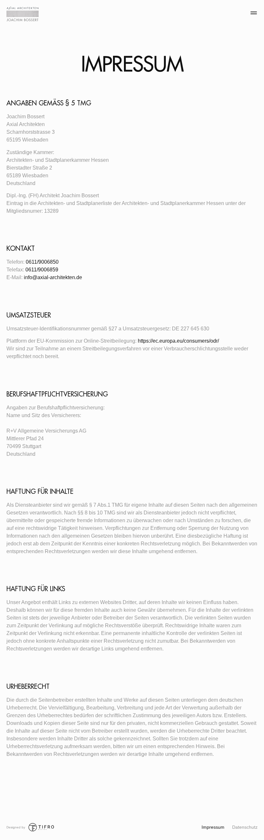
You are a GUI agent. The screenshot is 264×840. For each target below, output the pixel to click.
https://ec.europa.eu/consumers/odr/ (178, 341)
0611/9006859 (41, 269)
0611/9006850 (42, 262)
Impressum (213, 827)
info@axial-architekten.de (53, 277)
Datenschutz (245, 827)
